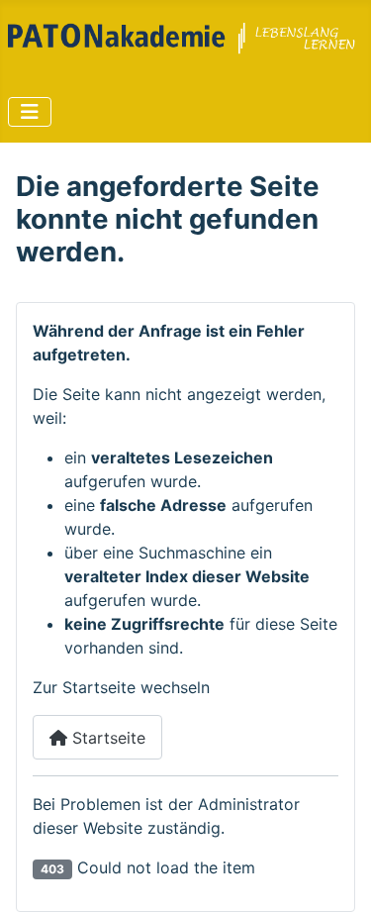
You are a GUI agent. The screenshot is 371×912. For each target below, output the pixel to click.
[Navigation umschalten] (29, 112)
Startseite (106, 738)
